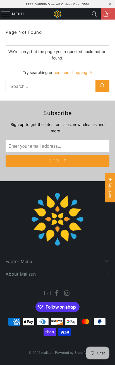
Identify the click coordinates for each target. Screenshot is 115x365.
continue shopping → (73, 72)
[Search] (94, 14)
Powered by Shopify (71, 352)
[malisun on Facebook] (57, 293)
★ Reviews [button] (110, 187)
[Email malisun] (47, 293)
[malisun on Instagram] (67, 293)
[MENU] (3, 14)
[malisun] (57, 14)
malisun (47, 352)
